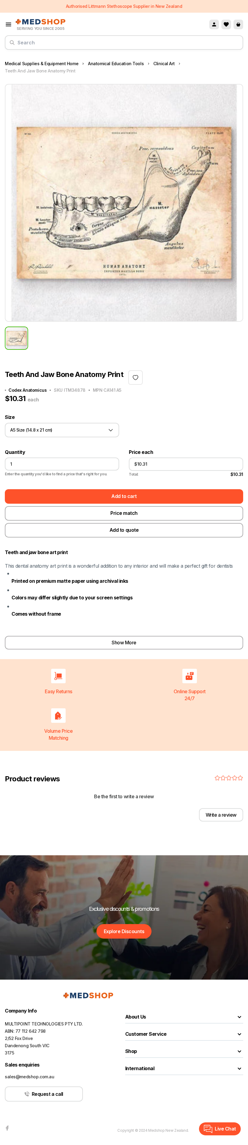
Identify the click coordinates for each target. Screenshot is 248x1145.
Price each (141, 452)
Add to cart (124, 496)
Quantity (15, 452)
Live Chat (225, 1129)
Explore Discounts (124, 931)
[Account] (214, 24)
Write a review (221, 815)
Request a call (47, 1094)
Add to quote (124, 530)
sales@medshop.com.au (29, 1076)
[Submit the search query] (12, 45)
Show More (124, 642)
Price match (124, 513)
